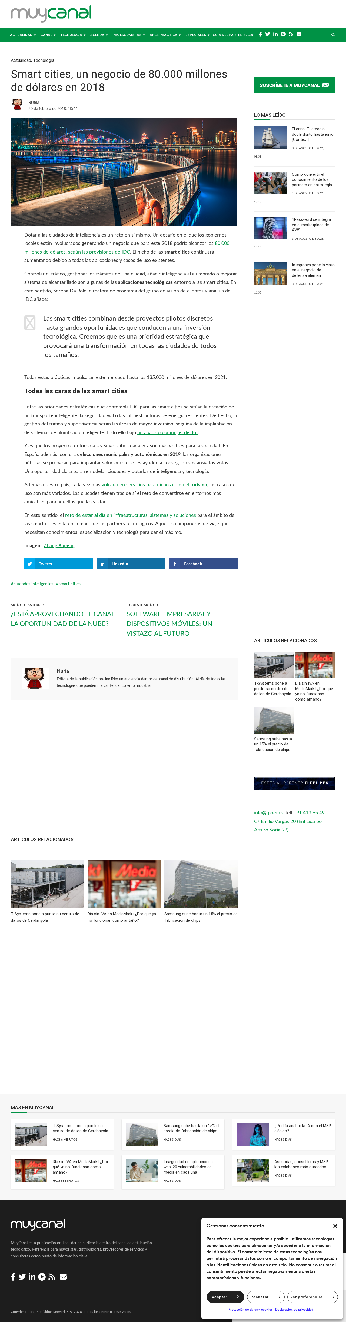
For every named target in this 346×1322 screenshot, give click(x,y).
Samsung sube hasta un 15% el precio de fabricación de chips (191, 1128)
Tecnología (71, 35)
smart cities (70, 584)
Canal (46, 35)
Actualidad (21, 35)
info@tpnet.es (269, 813)
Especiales (195, 35)
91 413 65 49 (310, 813)
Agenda (97, 35)
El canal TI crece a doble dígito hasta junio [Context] (313, 134)
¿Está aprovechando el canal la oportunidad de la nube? (62, 619)
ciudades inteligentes (33, 584)
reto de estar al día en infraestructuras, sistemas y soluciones (130, 515)
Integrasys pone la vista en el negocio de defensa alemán (313, 270)
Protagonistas (127, 35)
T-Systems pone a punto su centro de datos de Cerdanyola (80, 1128)
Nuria (63, 671)
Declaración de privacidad (294, 1309)
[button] (335, 1226)
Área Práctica (163, 35)
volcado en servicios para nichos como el (154, 484)
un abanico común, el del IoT (167, 432)
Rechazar (260, 1297)
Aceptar (219, 1297)
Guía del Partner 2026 (233, 35)
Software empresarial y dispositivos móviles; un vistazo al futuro (169, 624)
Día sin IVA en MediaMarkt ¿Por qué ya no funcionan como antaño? (80, 1167)
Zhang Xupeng (59, 545)
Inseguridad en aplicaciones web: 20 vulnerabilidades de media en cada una (188, 1167)
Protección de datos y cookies (250, 1309)
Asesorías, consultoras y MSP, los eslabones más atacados (301, 1164)
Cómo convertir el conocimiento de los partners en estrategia (312, 179)
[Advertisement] (124, 771)
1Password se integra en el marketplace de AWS (311, 224)
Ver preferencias (306, 1297)
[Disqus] (124, 1012)
